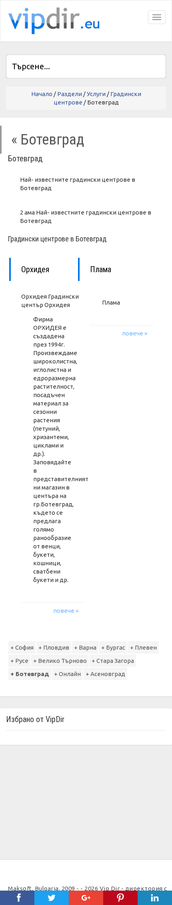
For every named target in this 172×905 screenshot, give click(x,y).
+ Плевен (143, 647)
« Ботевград (47, 139)
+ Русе (19, 660)
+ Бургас (113, 647)
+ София (22, 647)
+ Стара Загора (113, 660)
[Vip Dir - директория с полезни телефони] (52, 21)
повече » (65, 610)
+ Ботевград (29, 673)
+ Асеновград (105, 673)
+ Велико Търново (60, 660)
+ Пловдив (53, 647)
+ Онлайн (67, 673)
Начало (41, 93)
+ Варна (85, 647)
